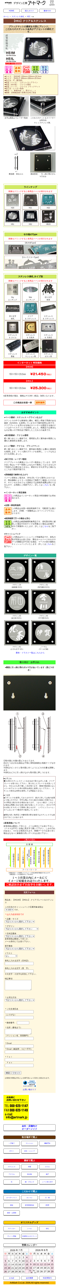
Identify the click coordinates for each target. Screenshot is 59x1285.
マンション (29, 1143)
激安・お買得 (11, 1213)
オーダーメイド (11, 1197)
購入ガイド (29, 11)
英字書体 (9, 946)
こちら (46, 485)
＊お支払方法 (10, 997)
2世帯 (47, 1205)
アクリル (12, 1174)
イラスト (9, 953)
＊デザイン (9, 926)
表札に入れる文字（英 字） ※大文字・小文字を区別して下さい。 (21, 971)
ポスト (11, 1151)
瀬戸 (47, 1174)
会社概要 (29, 1278)
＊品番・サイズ (11, 919)
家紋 (11, 1205)
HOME (11, 11)
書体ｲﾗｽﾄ (47, 11)
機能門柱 (47, 1143)
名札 (47, 1228)
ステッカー (11, 1228)
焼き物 (29, 1174)
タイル (47, 1166)
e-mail (11, 1278)
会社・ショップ (29, 1151)
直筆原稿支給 (29, 1205)
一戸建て (12, 1143)
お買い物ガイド (29, 1089)
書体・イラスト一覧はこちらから (30, 653)
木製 (29, 1166)
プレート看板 (11, 1236)
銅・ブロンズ (29, 1182)
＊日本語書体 (10, 933)
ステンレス (11, 1166)
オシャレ (29, 1197)
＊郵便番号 (11, 1023)
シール (29, 1228)
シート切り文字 (47, 1182)
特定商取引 (47, 1278)
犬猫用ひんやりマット (29, 1236)
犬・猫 (47, 1197)
